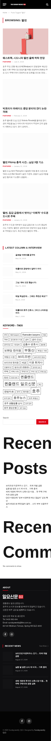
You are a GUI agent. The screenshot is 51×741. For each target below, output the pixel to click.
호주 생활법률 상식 (13, 403)
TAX (5, 339)
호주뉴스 (19, 398)
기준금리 (16, 345)
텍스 (40, 384)
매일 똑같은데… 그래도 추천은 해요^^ (31, 296)
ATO (5, 335)
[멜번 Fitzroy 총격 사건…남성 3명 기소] (25, 146)
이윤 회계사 (35, 362)
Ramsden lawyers (31, 334)
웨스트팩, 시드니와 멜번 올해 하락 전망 (24, 58)
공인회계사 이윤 (16, 340)
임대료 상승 (36, 367)
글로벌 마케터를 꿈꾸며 (25, 255)
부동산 (29, 350)
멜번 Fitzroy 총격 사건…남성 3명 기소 (23, 162)
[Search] (47, 4)
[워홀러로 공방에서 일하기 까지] (8, 271)
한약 (18, 392)
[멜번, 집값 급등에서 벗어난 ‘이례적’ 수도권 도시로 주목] (25, 196)
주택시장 (43, 371)
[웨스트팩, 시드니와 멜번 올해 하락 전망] (25, 41)
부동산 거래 (42, 351)
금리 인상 (36, 339)
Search (6, 418)
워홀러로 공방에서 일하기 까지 (28, 269)
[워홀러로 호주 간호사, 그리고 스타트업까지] (8, 313)
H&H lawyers (14, 335)
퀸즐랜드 (27, 377)
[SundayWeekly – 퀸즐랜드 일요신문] (26, 4)
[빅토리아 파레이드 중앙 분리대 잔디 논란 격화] (25, 92)
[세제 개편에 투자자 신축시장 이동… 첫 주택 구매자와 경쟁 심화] (8, 684)
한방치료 (9, 391)
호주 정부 (28, 403)
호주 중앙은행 (10, 408)
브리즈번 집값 (39, 357)
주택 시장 (34, 371)
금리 (27, 339)
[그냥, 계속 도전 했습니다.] (8, 285)
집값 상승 (14, 377)
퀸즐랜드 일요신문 (19, 384)
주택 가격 (15, 372)
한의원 (26, 392)
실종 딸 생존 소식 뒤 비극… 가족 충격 (21, 488)
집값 (6, 377)
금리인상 (7, 345)
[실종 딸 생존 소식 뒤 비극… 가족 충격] (8, 670)
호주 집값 (23, 408)
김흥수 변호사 (30, 344)
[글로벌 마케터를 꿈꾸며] (8, 258)
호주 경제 (7, 398)
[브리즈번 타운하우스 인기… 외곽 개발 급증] (8, 656)
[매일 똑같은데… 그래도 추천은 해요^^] (8, 299)
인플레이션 (7, 367)
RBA (44, 335)
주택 (6, 371)
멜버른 (43, 344)
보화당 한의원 (12, 350)
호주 (36, 391)
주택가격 (25, 372)
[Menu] (4, 4)
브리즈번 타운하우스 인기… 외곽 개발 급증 (24, 485)
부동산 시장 (9, 357)
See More (43, 646)
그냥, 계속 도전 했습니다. (26, 282)
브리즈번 (24, 356)
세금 (24, 362)
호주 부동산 (33, 398)
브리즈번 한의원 (11, 363)
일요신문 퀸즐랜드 (22, 367)
